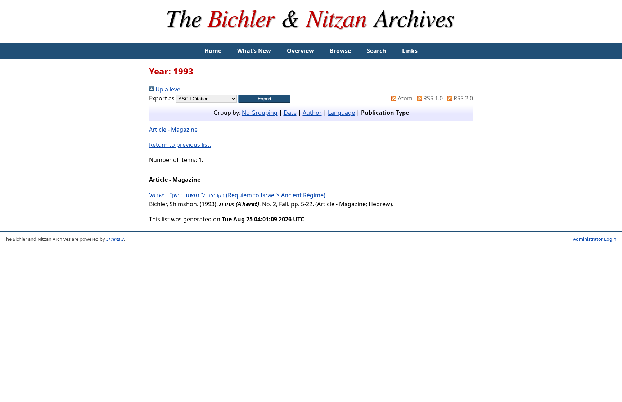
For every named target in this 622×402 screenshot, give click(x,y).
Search (376, 51)
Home (212, 51)
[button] (264, 99)
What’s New (254, 51)
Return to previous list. (180, 145)
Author (312, 113)
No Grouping (260, 113)
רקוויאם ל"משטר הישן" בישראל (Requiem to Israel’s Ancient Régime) (237, 195)
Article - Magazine (173, 130)
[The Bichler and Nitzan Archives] (311, 38)
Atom (404, 98)
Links (410, 51)
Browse (340, 51)
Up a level (168, 89)
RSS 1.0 (432, 98)
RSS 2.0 (462, 98)
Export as (162, 98)
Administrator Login (594, 239)
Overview (300, 51)
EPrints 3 (115, 239)
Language (341, 113)
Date (290, 113)
